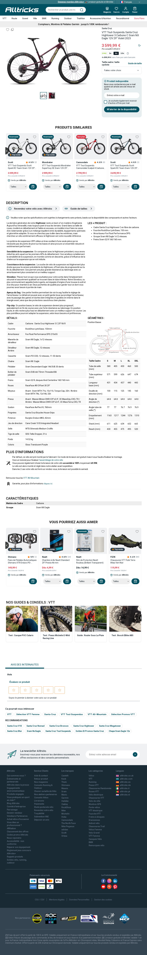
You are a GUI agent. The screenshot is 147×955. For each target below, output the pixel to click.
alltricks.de (125, 785)
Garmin (64, 798)
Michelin (65, 814)
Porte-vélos (94, 807)
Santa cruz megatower (110, 726)
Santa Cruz (50, 714)
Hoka (63, 817)
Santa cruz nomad (36, 726)
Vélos (91, 775)
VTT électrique (95, 810)
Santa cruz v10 (14, 726)
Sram (64, 791)
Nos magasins (41, 782)
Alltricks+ (11, 853)
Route (14, 18)
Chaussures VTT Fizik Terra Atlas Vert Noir (122, 561)
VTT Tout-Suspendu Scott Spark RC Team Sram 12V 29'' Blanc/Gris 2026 (21, 166)
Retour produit (41, 779)
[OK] (135, 754)
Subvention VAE (41, 816)
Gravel (25, 18)
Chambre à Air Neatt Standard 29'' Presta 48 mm (55, 561)
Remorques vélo (96, 845)
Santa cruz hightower (83, 726)
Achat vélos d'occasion (18, 819)
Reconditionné (122, 18)
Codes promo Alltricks (17, 835)
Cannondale (67, 820)
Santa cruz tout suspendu (58, 731)
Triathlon (81, 18)
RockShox (66, 807)
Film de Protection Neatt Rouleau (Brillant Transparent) (90, 561)
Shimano (65, 785)
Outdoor (68, 18)
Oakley (64, 804)
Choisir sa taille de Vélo (45, 791)
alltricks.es (125, 782)
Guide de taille (135, 63)
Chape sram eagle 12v (119, 731)
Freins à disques (97, 817)
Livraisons (39, 801)
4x (116, 53)
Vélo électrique (96, 795)
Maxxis (64, 788)
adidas (64, 829)
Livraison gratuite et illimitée (85, 2)
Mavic (64, 795)
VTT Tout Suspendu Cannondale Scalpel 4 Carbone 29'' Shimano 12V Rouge (90, 166)
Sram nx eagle (34, 731)
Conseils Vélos (41, 797)
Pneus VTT (94, 785)
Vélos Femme (95, 829)
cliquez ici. (48, 483)
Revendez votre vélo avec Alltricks (33, 208)
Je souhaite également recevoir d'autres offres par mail (122, 102)
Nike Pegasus (67, 826)
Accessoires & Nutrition (100, 18)
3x (110, 53)
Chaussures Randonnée (100, 788)
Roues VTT (94, 791)
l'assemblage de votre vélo (51, 460)
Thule (64, 782)
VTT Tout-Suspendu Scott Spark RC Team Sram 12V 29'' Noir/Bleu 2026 (123, 166)
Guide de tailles (78, 208)
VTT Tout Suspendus (72, 714)
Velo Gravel (94, 833)
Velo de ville (94, 801)
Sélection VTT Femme (27, 714)
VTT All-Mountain (31, 478)
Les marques (67, 771)
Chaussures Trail (97, 826)
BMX (44, 18)
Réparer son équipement (18, 847)
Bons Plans (139, 18)
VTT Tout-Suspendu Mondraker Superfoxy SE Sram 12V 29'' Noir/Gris (56, 166)
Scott (63, 833)
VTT (4, 18)
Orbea (64, 836)
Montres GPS (95, 804)
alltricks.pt (125, 791)
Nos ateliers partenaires (45, 794)
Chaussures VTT (96, 798)
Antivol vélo (94, 823)
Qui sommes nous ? (16, 775)
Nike (63, 810)
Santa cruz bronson (58, 726)
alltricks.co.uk (126, 775)
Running (55, 18)
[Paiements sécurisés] (46, 884)
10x (122, 53)
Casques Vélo (95, 839)
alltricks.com (126, 779)
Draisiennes (94, 820)
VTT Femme (94, 836)
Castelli (64, 775)
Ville (35, 18)
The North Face (68, 823)
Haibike (64, 801)
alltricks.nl (125, 795)
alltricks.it (124, 788)
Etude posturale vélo (43, 807)
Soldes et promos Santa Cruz (90, 731)
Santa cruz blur (14, 731)
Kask (63, 779)
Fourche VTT (95, 814)
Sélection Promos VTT (123, 714)
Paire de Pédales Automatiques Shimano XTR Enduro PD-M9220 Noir (22, 561)
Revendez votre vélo (43, 810)
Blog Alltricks (13, 803)
